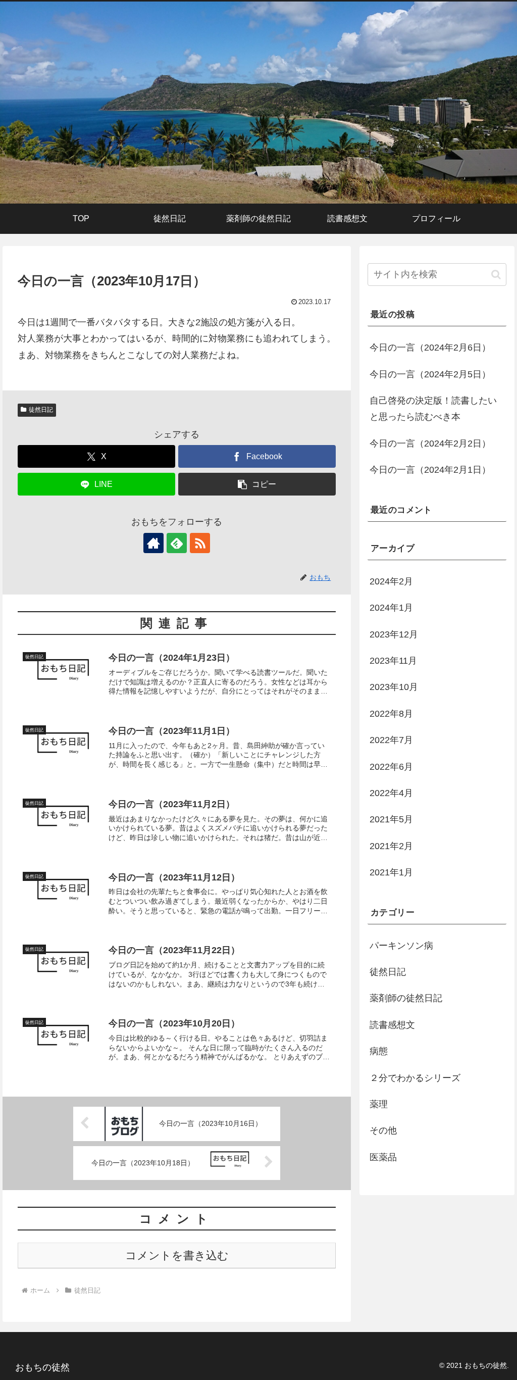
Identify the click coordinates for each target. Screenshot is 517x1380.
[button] (257, 484)
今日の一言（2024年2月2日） (430, 443)
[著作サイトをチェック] (153, 543)
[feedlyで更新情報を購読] (177, 543)
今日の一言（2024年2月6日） (430, 347)
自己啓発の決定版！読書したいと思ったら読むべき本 (433, 409)
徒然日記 (41, 409)
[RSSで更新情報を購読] (200, 543)
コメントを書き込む (177, 1255)
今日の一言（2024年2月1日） (430, 470)
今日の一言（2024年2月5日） (430, 374)
